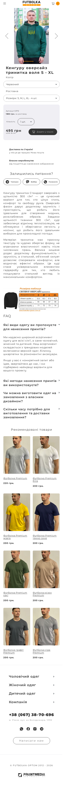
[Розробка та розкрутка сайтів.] (31, 775)
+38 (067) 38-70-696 (31, 715)
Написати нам (31, 740)
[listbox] (31, 84)
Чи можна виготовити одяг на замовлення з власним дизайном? (29, 397)
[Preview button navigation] (6, 36)
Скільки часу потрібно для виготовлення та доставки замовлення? (26, 413)
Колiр (10, 77)
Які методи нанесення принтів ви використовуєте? (30, 383)
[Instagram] (35, 729)
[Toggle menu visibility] (4, 3)
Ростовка (12, 91)
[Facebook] (28, 729)
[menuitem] (21, 729)
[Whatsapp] (21, 729)
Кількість (10, 122)
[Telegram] (41, 729)
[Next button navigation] (56, 36)
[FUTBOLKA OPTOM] (31, 3)
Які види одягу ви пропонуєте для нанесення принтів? (29, 327)
